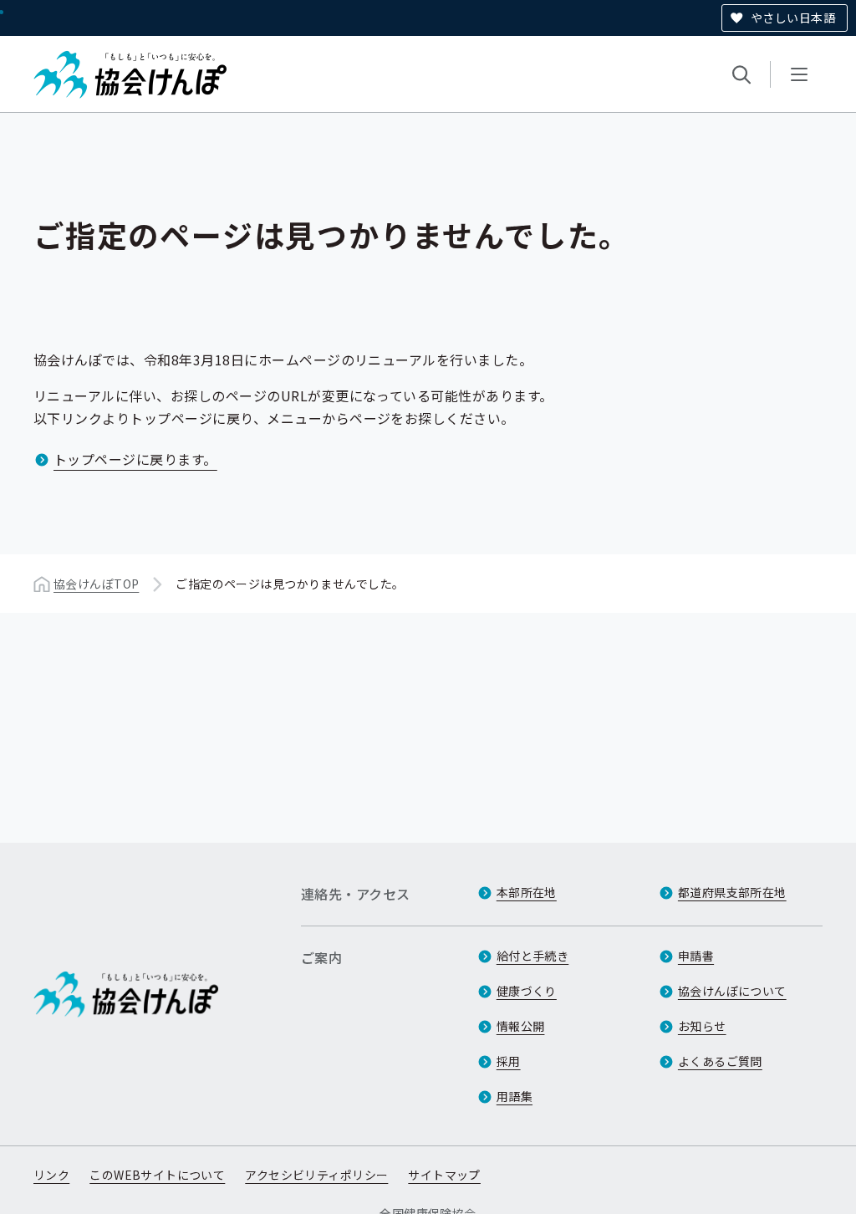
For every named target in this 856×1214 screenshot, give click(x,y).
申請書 (696, 955)
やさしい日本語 (793, 17)
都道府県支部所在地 (732, 892)
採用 (509, 1061)
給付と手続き (533, 955)
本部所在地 (527, 892)
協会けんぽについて (732, 990)
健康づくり (527, 990)
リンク (51, 1174)
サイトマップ (444, 1174)
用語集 (514, 1096)
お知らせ (702, 1026)
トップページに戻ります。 (135, 459)
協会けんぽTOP (96, 583)
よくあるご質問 (720, 1061)
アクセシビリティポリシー (316, 1174)
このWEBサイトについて (157, 1174)
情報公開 (521, 1026)
